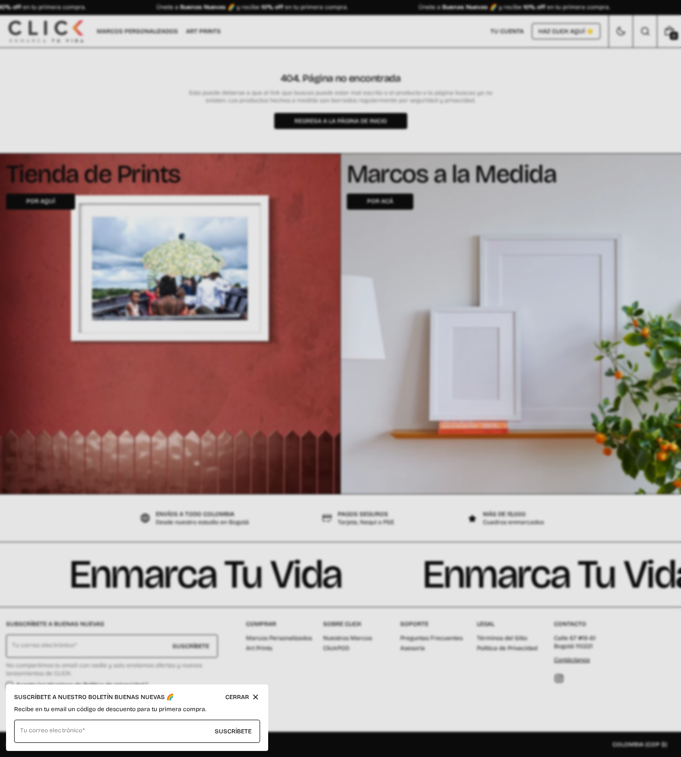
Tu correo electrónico (51, 730)
